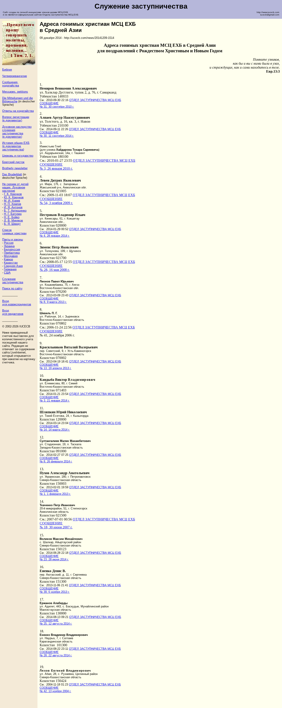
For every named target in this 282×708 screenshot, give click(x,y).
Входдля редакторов (12, 312)
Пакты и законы (12, 239)
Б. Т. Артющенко (15, 210)
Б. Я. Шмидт (12, 223)
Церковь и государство (17, 155)
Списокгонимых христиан (14, 231)
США (7, 272)
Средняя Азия (13, 266)
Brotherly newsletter (15, 168)
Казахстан (11, 262)
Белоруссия (12, 249)
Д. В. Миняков (13, 220)
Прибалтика (12, 252)
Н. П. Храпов (12, 204)
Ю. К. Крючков (14, 197)
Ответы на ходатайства (18, 111)
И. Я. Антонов (13, 207)
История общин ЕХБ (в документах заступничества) (16, 146)
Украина (9, 246)
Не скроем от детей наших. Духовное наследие (15, 187)
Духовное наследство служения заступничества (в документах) (17, 131)
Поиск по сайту (12, 288)
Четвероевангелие (14, 76)
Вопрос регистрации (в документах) (15, 118)
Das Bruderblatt (12, 174)
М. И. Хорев (12, 200)
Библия (7, 69)
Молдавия (11, 256)
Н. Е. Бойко (11, 217)
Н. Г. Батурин (13, 214)
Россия (8, 242)
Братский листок (13, 162)
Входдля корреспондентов (16, 302)
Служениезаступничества (12, 280)
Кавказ (8, 259)
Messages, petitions (15, 91)
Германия (10, 269)
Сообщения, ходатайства (10, 84)
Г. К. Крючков (13, 194)
